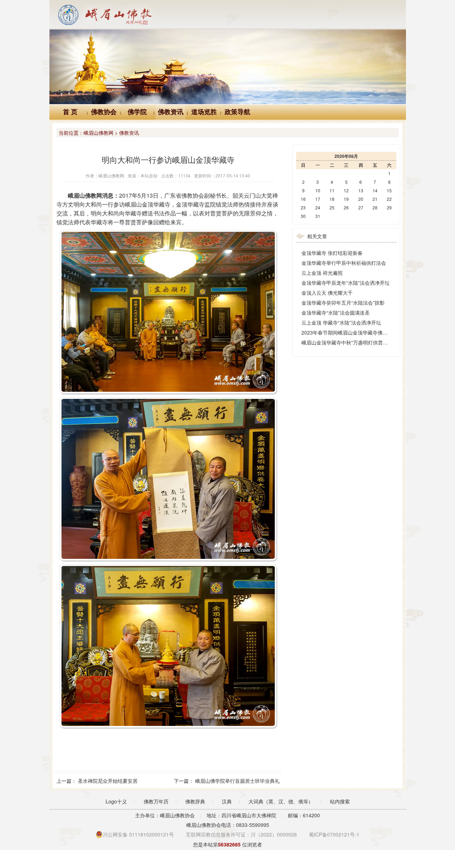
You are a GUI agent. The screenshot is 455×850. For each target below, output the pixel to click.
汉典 (227, 801)
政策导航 (237, 112)
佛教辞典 (195, 801)
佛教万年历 (156, 801)
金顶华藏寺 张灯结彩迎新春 (332, 252)
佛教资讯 (170, 112)
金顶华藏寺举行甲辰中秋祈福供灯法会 (343, 262)
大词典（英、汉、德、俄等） (280, 801)
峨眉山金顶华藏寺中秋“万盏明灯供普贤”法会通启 (355, 342)
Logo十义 (116, 801)
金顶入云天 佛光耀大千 (327, 292)
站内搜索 (340, 801)
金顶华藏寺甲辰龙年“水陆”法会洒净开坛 (345, 282)
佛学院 (137, 112)
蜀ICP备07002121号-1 (334, 834)
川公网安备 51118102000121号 (138, 834)
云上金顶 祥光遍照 (322, 272)
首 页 (70, 112)
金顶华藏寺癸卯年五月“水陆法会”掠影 (343, 302)
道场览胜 (204, 112)
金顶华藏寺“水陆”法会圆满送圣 (335, 312)
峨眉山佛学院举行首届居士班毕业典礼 (237, 780)
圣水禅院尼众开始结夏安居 (108, 780)
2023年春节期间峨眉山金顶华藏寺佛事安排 (349, 332)
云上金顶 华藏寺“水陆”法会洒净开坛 (341, 322)
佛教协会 (104, 112)
